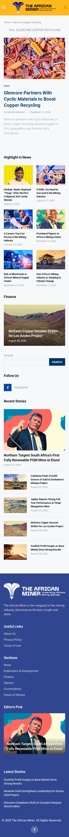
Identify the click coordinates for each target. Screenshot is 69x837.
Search (8, 355)
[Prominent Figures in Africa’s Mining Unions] (50, 219)
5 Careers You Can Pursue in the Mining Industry (15, 237)
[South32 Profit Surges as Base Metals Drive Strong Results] (15, 552)
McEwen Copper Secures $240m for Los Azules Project (47, 524)
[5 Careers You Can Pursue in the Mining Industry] (18, 219)
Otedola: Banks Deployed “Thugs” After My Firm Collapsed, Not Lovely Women (17, 195)
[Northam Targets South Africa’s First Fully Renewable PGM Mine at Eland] (34, 429)
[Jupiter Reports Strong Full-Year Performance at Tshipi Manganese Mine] (15, 505)
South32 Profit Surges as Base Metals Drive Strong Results (47, 547)
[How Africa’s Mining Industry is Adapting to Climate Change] (50, 259)
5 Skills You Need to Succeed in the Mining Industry (48, 193)
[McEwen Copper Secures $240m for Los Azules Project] (15, 528)
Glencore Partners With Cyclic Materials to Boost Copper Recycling (30, 99)
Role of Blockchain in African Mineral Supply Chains (16, 277)
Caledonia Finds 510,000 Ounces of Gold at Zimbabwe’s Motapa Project (47, 479)
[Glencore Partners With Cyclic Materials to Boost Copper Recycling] (34, 58)
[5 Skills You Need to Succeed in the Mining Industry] (50, 175)
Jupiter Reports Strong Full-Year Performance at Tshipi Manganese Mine (46, 503)
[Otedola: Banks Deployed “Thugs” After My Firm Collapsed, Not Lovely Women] (18, 175)
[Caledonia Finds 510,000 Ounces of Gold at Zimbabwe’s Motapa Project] (15, 482)
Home (7, 22)
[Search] (65, 7)
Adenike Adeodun (16, 112)
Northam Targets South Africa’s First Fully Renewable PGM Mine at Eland (31, 457)
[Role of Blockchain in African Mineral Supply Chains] (18, 259)
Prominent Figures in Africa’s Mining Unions (48, 235)
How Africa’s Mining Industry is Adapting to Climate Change (48, 277)
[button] (7, 325)
